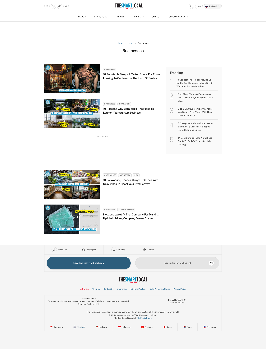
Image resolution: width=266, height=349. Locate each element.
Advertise (84, 289)
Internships (122, 289)
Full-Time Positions (138, 289)
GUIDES (155, 17)
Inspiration (124, 104)
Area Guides (110, 175)
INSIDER (138, 17)
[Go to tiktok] (66, 6)
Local (130, 43)
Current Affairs (126, 210)
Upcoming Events (178, 17)
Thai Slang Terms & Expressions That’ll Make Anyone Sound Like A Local (195, 97)
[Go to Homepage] (129, 6)
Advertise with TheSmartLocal (88, 263)
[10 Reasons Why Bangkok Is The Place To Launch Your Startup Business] (72, 113)
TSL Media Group (144, 318)
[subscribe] (211, 263)
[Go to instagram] (53, 6)
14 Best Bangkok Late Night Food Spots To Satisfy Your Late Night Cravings (195, 141)
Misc (136, 175)
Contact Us (108, 289)
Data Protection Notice (160, 289)
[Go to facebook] (47, 6)
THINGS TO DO (100, 17)
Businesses (109, 69)
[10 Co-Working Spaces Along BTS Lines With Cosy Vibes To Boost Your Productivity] (72, 184)
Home (120, 43)
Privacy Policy (179, 289)
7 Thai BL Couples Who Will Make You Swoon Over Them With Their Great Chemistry (195, 112)
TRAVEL (120, 17)
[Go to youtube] (59, 6)
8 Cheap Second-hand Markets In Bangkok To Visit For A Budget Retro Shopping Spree (195, 126)
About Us (96, 289)
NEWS (81, 17)
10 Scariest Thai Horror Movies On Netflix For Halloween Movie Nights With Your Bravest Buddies (195, 83)
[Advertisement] (102, 150)
